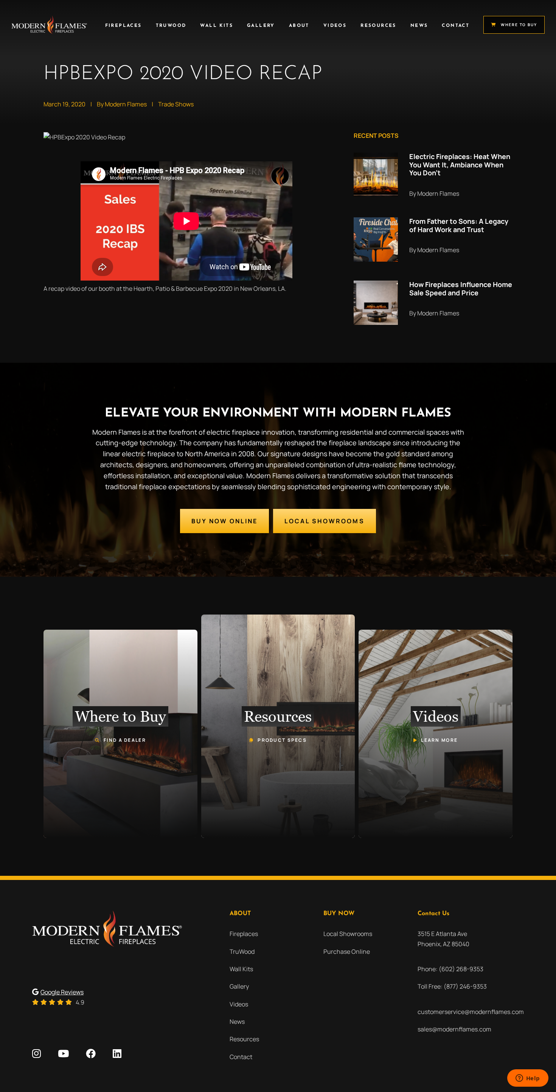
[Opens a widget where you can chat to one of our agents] (527, 1078)
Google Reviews (62, 992)
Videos (334, 25)
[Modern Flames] (49, 25)
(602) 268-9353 (461, 969)
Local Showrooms (324, 521)
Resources (378, 25)
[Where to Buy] (120, 734)
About (299, 25)
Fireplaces (123, 25)
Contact (455, 25)
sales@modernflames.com (454, 1029)
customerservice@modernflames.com (471, 1012)
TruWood (171, 25)
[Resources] (278, 726)
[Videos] (436, 734)
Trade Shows (176, 104)
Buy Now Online (224, 521)
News (419, 25)
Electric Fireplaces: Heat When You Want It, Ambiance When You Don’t (459, 164)
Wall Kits (216, 25)
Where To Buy (519, 24)
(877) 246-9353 (465, 986)
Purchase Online (346, 951)
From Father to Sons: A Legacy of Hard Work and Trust (458, 225)
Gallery (261, 25)
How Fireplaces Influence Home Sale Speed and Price (460, 288)
